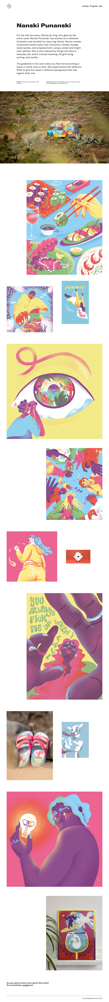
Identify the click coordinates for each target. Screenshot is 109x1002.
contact (26, 985)
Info (100, 6)
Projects (94, 6)
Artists (85, 6)
